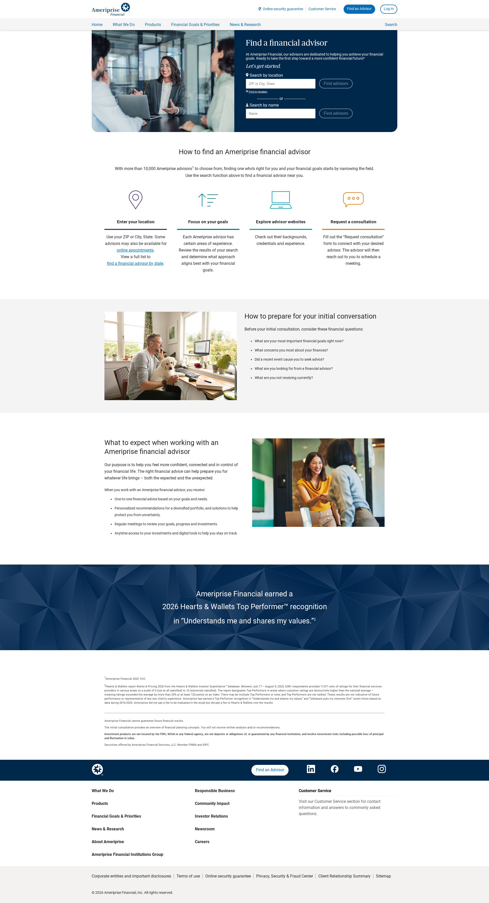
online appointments (135, 250)
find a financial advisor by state (135, 263)
